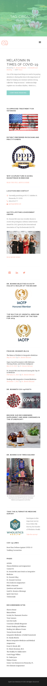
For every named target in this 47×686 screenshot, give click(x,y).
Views (18, 70)
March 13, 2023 (12, 366)
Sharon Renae (11, 610)
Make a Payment (12, 585)
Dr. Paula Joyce (12, 657)
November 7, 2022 (13, 381)
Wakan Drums (12, 660)
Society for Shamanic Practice (17, 615)
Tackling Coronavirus (14, 550)
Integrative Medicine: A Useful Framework (21, 635)
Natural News (11, 612)
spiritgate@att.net (15, 204)
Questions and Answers (14, 588)
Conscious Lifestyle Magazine (17, 624)
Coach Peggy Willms (13, 654)
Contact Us (10, 569)
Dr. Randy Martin (13, 638)
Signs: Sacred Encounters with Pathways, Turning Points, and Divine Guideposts (21, 363)
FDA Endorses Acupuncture (16, 583)
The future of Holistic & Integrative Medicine (22, 355)
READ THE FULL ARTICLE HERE (18, 182)
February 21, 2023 (13, 375)
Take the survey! (32, 534)
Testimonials (11, 597)
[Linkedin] (17, 273)
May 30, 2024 (11, 357)
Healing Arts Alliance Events (16, 629)
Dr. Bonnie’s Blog (12, 577)
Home (15, 25)
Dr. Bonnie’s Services (14, 580)
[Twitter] (24, 273)
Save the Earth (12, 621)
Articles (9, 563)
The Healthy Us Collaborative (16, 652)
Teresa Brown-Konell (14, 632)
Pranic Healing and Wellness (16, 626)
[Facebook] (10, 273)
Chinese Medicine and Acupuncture (19, 566)
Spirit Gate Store (12, 594)
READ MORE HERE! (13, 257)
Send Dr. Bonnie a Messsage (16, 591)
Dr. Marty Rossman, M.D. (15, 649)
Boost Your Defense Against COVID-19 (19, 547)
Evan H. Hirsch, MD (13, 646)
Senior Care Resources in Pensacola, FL (20, 663)
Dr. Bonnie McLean (19, 68)
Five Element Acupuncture (16, 666)
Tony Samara (11, 618)
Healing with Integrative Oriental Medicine (21, 379)
